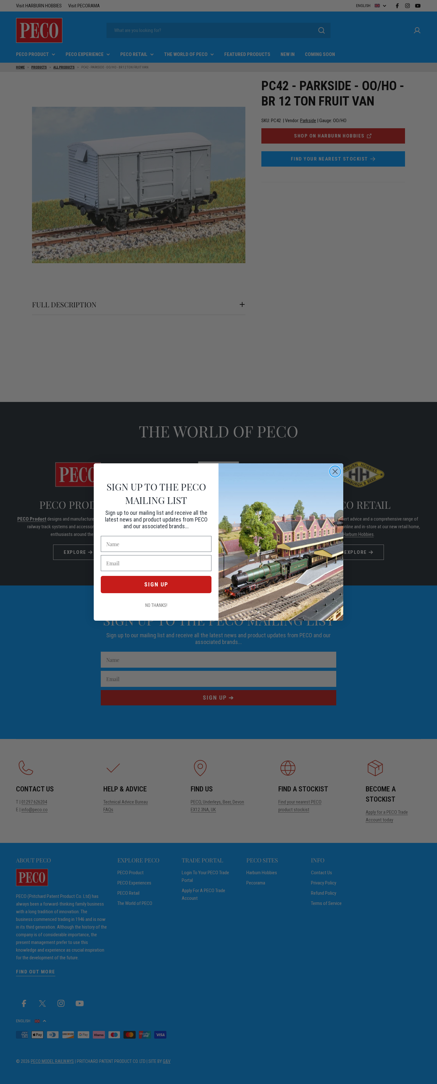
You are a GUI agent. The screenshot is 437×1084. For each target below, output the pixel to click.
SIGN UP (156, 584)
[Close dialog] (335, 471)
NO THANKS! (156, 605)
